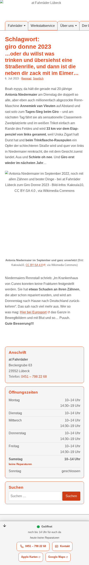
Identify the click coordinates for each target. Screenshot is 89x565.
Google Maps (59, 558)
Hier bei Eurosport (33, 312)
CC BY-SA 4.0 (34, 265)
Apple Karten (32, 558)
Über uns (67, 25)
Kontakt (66, 547)
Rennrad (26, 78)
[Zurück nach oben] (81, 522)
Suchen (71, 496)
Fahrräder (15, 25)
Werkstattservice (43, 25)
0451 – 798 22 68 (35, 546)
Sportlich (38, 78)
